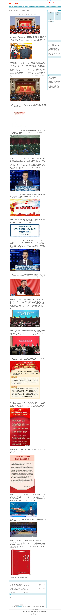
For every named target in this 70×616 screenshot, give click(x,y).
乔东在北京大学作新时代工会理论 (54, 52)
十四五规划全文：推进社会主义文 (54, 83)
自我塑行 (28, 6)
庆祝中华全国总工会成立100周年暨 (54, 49)
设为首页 (52, 0)
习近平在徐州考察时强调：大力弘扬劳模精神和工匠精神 (19, 589)
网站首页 (12, 6)
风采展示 (34, 6)
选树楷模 (17, 6)
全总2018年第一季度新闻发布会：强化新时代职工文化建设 (20, 585)
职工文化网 (51, 2)
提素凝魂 (23, 6)
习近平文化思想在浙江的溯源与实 (54, 48)
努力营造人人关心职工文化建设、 (54, 50)
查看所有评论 (20, 606)
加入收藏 (48, 0)
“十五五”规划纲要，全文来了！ (54, 45)
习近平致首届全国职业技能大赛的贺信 (17, 584)
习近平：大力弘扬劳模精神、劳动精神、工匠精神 (18, 590)
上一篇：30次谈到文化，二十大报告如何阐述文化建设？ (18, 577)
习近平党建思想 (51, 44)
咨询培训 (56, 6)
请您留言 (57, 0)
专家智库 (50, 6)
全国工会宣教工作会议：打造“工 (54, 87)
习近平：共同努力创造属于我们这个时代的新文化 (18, 588)
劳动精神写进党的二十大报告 (53, 78)
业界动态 (39, 6)
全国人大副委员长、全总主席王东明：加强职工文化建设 (19, 592)
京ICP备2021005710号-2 (35, 613)
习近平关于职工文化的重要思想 (54, 85)
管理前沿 (45, 6)
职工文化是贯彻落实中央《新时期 (54, 81)
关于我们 (33, 609)
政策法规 (12, 8)
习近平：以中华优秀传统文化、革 (54, 53)
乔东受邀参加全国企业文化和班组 (54, 54)
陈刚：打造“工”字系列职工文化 (54, 82)
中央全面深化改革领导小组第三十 (54, 77)
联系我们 (36, 609)
